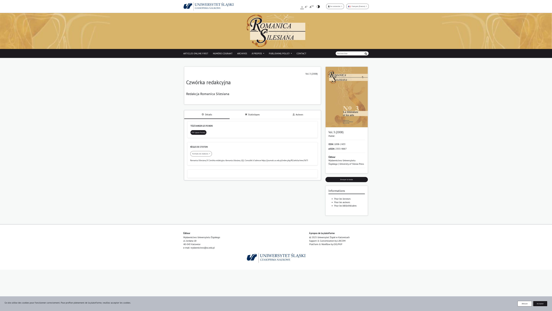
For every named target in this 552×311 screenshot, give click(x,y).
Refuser (525, 304)
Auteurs (299, 114)
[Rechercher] (366, 54)
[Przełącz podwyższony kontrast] (318, 6)
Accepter (540, 304)
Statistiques (254, 114)
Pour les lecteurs (342, 198)
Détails (208, 114)
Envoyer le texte (346, 179)
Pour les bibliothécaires (345, 205)
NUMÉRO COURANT (223, 53)
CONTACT (301, 53)
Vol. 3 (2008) (311, 73)
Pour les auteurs (342, 202)
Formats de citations (200, 154)
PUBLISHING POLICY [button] (279, 53)
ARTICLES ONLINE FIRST (195, 53)
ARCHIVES (242, 53)
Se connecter (335, 6)
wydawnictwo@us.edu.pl (203, 247)
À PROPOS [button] (257, 53)
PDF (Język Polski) (198, 132)
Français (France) (358, 6)
